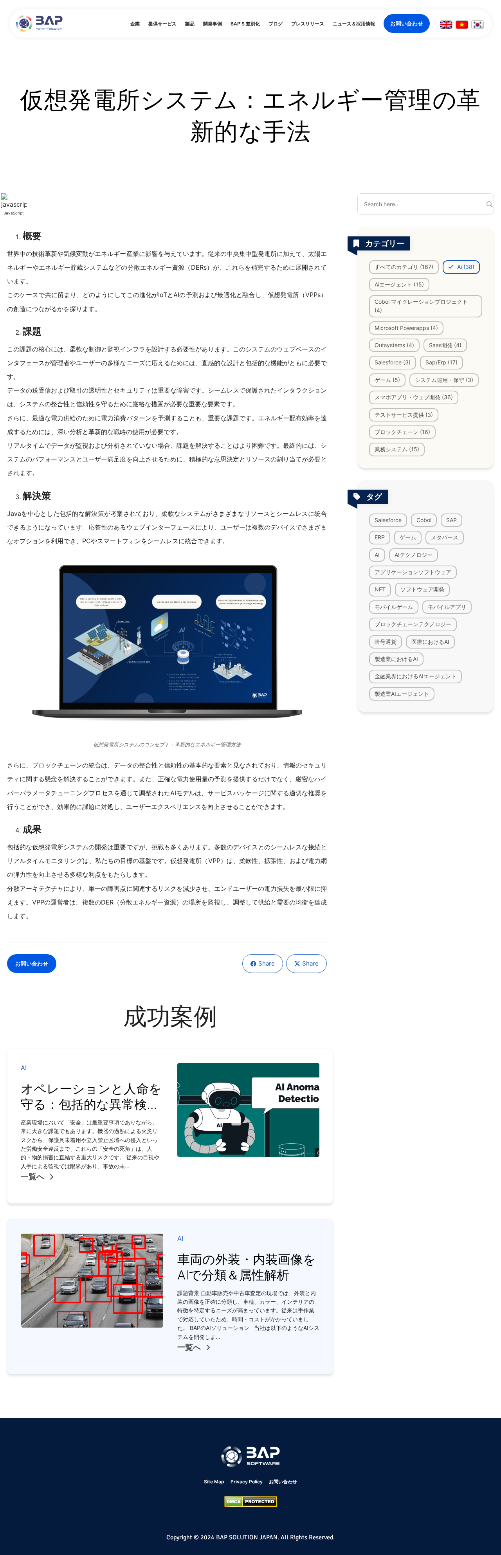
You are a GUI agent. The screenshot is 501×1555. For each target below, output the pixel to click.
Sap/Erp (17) (441, 362)
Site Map (214, 1482)
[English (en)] (446, 25)
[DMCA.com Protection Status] (250, 1501)
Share (266, 963)
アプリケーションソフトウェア (413, 572)
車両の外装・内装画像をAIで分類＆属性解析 (246, 1267)
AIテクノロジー (414, 554)
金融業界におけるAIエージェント (415, 676)
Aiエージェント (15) (399, 284)
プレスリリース (307, 24)
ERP (380, 537)
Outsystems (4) (394, 345)
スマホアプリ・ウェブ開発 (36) (414, 397)
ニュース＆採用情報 (354, 24)
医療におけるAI (430, 641)
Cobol (423, 520)
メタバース (444, 537)
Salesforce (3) (393, 362)
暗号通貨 (385, 641)
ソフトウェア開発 (422, 589)
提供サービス (162, 24)
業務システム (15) (397, 449)
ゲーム (408, 537)
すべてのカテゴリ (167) (404, 266)
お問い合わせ (406, 23)
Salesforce (388, 520)
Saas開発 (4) (445, 345)
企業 (135, 24)
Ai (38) (465, 266)
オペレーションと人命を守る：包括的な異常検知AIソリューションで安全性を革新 (91, 1112)
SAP (451, 520)
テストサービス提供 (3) (404, 414)
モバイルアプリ (447, 607)
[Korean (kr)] (477, 25)
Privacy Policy (247, 1482)
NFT (380, 589)
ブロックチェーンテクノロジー (413, 624)
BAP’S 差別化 (245, 24)
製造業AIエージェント (402, 693)
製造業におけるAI (396, 659)
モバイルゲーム (394, 607)
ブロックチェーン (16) (402, 432)
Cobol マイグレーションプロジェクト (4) (421, 306)
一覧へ (32, 1176)
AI (377, 554)
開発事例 (212, 24)
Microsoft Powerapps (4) (406, 327)
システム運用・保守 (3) (444, 380)
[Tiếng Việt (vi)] (462, 25)
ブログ (276, 24)
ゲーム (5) (387, 380)
